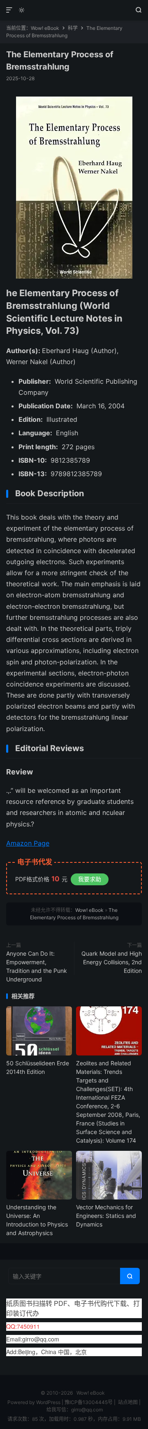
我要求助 (89, 878)
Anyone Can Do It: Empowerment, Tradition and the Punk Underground (36, 966)
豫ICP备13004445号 (89, 1402)
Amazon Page (27, 843)
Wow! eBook (74, 10)
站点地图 (128, 1402)
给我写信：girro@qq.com (74, 1409)
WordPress (47, 1402)
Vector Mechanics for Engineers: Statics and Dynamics (106, 1216)
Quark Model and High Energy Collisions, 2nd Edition (111, 962)
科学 (73, 28)
